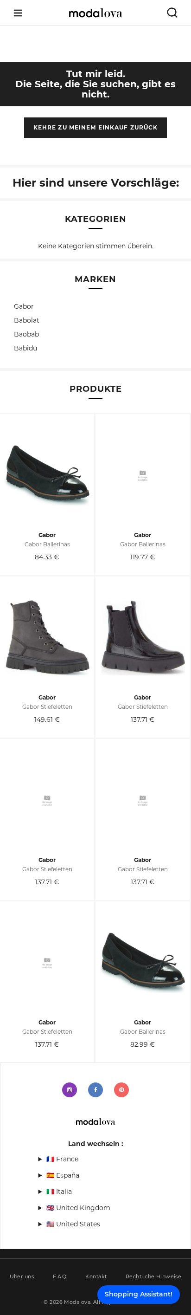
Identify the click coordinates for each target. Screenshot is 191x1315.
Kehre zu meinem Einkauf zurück (95, 127)
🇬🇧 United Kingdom (78, 1208)
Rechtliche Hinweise (153, 1276)
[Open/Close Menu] (18, 13)
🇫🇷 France (62, 1159)
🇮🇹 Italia (59, 1191)
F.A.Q (60, 1276)
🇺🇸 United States (73, 1224)
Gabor (24, 306)
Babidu (25, 348)
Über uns (22, 1276)
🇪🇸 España (62, 1175)
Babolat (26, 320)
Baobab (26, 334)
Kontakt (96, 1276)
